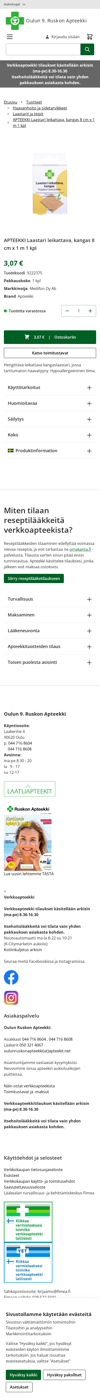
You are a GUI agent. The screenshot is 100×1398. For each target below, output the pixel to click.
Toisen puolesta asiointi (32, 662)
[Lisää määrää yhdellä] (90, 311)
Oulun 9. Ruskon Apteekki (56, 20)
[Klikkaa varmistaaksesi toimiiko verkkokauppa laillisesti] (50, 1242)
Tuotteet (34, 102)
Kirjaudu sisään (65, 36)
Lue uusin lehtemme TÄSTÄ (29, 873)
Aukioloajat (12, 4)
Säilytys (16, 419)
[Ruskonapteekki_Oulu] (50, 977)
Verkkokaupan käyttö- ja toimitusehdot (39, 1181)
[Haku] (87, 49)
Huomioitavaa (22, 403)
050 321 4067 (31, 1045)
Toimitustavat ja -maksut (26, 1091)
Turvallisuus (20, 599)
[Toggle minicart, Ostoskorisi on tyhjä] (89, 36)
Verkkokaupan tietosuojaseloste (33, 1169)
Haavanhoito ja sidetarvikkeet (40, 108)
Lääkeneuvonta (24, 630)
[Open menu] (10, 37)
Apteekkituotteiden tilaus (34, 646)
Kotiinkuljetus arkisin (23, 949)
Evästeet (11, 1175)
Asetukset (19, 1387)
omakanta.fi (80, 549)
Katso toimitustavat (50, 353)
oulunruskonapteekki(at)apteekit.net (37, 1051)
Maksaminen (21, 615)
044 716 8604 (20, 743)
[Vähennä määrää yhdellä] (67, 311)
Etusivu (10, 102)
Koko (13, 435)
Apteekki (25, 296)
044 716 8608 (20, 749)
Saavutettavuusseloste (24, 1187)
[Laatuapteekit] (50, 789)
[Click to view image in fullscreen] (50, 184)
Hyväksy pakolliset (64, 1375)
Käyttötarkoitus (24, 387)
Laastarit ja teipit (28, 114)
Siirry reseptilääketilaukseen (34, 578)
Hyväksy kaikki (23, 1375)
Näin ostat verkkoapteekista (29, 1086)
